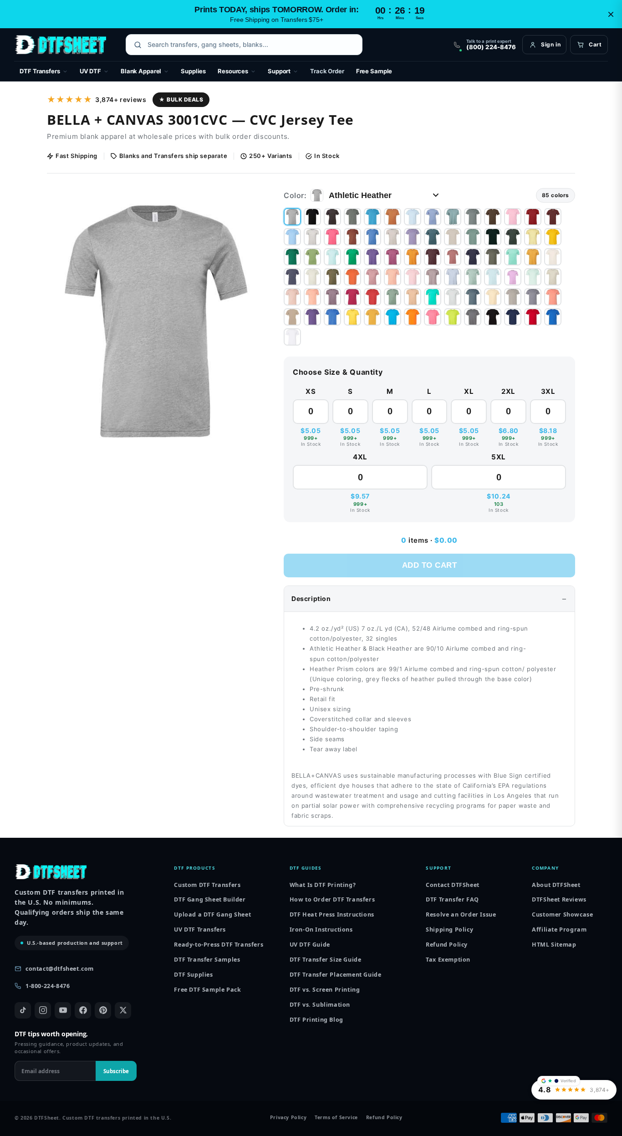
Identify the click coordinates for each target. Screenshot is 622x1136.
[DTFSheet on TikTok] (23, 1010)
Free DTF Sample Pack (207, 989)
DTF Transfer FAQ (452, 899)
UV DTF (90, 71)
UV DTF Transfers (200, 929)
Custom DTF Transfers (207, 885)
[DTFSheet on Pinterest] (103, 1010)
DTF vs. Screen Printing (325, 989)
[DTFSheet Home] (60, 44)
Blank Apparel (141, 71)
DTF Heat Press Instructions (332, 914)
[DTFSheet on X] (123, 1010)
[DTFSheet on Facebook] (83, 1010)
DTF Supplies (193, 974)
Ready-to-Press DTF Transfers (218, 944)
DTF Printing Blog (316, 1020)
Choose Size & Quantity (337, 372)
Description (311, 598)
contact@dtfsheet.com (59, 969)
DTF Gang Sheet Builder (209, 899)
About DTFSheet (556, 885)
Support (279, 71)
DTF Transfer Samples (207, 959)
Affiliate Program (559, 929)
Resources (233, 71)
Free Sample (374, 71)
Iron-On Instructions (321, 929)
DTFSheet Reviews (559, 899)
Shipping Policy (449, 929)
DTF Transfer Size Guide (326, 959)
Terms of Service (336, 1118)
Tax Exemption (448, 959)
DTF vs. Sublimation (320, 1005)
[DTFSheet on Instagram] (43, 1010)
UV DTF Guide (310, 944)
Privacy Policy (288, 1118)
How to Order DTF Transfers (332, 899)
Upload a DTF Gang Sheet (212, 914)
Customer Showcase (562, 914)
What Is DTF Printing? (323, 885)
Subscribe (116, 1071)
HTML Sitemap (554, 944)
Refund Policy (447, 944)
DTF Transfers (40, 71)
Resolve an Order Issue (461, 914)
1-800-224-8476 (47, 986)
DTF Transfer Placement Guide (336, 974)
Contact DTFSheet (452, 885)
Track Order (327, 71)
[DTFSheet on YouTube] (63, 1010)
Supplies (193, 71)
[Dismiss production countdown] (610, 14)
